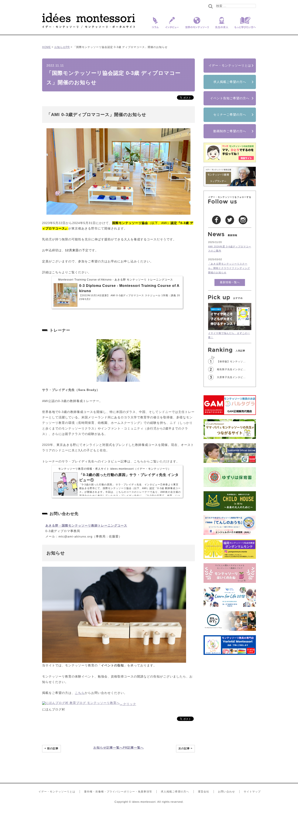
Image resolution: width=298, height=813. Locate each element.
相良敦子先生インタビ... (231, 369)
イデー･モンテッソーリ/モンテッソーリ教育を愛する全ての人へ (88, 20)
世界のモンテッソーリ (197, 25)
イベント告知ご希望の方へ (229, 98)
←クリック (128, 704)
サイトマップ (252, 791)
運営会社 (203, 791)
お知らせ (60, 47)
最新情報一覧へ (230, 282)
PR (68, 47)
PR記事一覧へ (133, 747)
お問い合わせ (226, 791)
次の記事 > (185, 748)
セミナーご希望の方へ (229, 114)
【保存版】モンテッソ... (231, 361)
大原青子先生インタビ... (231, 377)
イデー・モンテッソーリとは (230, 65)
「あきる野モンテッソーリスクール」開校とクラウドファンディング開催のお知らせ (229, 268)
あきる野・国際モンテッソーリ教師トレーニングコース (86, 525)
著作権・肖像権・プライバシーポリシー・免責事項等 (118, 791)
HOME (46, 47)
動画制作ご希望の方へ (229, 131)
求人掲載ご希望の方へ (229, 82)
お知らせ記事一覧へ (108, 747)
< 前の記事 (51, 748)
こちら (80, 693)
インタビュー (172, 25)
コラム (154, 25)
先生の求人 (221, 25)
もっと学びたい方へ (243, 25)
